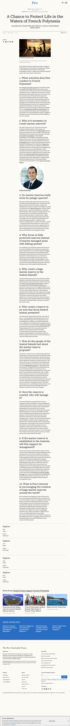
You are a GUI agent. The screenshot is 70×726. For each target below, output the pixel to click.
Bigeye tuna (46, 144)
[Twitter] (48, 689)
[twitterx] (7, 42)
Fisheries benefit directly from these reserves (37, 154)
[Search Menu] (63, 3)
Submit (64, 676)
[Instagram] (44, 689)
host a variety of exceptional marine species (32, 283)
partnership (44, 510)
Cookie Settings (52, 720)
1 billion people (41, 130)
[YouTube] (50, 689)
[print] (12, 42)
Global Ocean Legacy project (29, 87)
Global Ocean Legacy (45, 324)
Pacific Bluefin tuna (24, 142)
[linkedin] (6, 42)
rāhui (46, 112)
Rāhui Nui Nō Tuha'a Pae (31, 365)
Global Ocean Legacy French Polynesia (31, 591)
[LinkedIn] (46, 689)
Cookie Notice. (13, 724)
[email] (10, 42)
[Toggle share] (66, 38)
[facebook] (3, 42)
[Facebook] (42, 689)
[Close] (67, 720)
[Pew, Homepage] (35, 2)
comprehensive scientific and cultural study (35, 109)
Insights (5, 672)
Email (42, 674)
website (37, 516)
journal (36, 208)
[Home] (14, 648)
